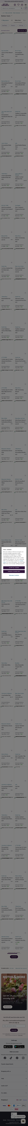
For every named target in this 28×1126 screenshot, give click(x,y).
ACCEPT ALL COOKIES (14, 567)
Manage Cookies (14, 575)
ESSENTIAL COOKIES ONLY (14, 571)
